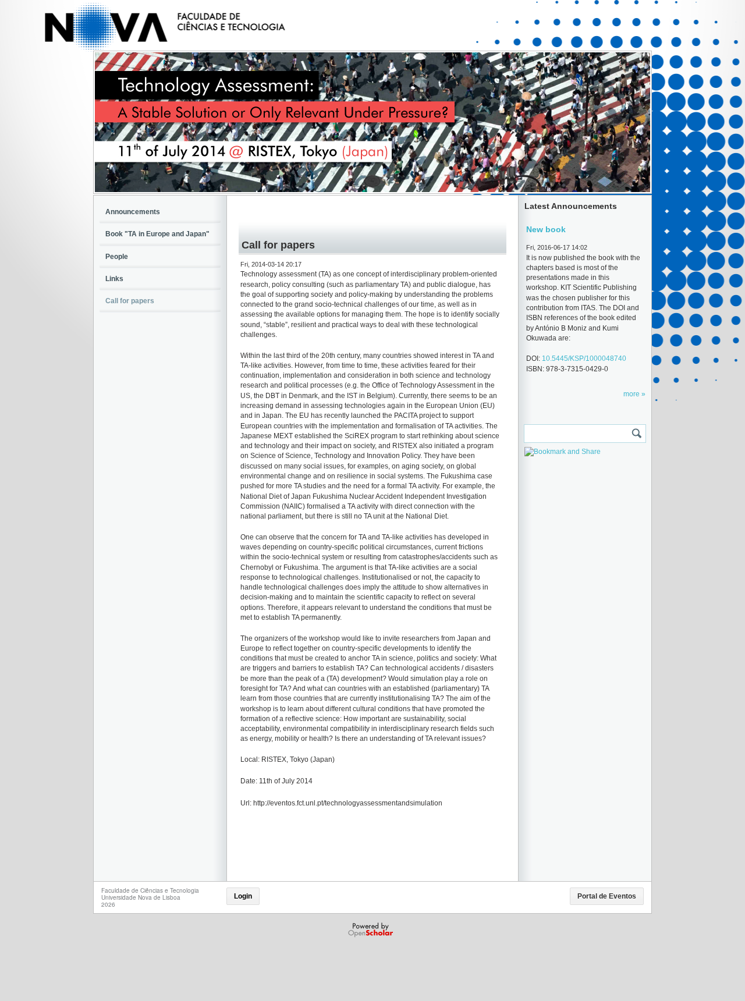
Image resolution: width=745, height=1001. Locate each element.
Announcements (132, 212)
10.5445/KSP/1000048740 (584, 358)
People (116, 257)
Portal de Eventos (606, 896)
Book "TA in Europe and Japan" (157, 234)
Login (243, 896)
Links (114, 279)
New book (546, 229)
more (632, 394)
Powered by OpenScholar (371, 930)
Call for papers (129, 301)
